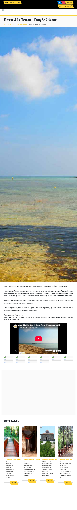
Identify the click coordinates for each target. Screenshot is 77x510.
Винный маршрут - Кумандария (33, 459)
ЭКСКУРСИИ (7, 24)
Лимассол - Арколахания (13, 459)
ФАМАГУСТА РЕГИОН (22, 24)
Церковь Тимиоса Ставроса (50, 459)
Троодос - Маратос (66, 459)
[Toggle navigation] (72, 12)
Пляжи (14, 24)
